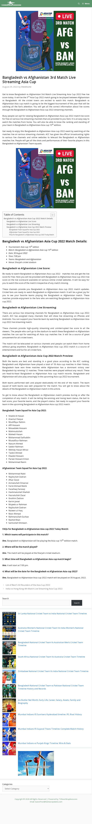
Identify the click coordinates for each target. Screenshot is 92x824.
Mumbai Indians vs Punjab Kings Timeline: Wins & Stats (44, 743)
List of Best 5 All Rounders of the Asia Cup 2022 (28, 585)
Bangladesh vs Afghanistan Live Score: (21, 221)
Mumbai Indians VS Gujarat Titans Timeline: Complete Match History (51, 728)
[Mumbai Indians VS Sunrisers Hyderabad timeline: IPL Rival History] (9, 720)
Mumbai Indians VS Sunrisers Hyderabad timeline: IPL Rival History (50, 714)
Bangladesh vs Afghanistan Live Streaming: (23, 224)
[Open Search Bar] (79, 3)
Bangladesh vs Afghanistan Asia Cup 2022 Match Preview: (29, 227)
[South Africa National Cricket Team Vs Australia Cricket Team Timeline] (9, 662)
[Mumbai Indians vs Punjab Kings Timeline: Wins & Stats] (9, 749)
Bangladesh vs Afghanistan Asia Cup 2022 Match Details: (28, 218)
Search (5, 598)
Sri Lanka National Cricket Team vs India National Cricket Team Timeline (52, 613)
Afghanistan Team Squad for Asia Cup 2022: (24, 232)
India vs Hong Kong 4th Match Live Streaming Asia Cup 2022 (34, 588)
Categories (7, 784)
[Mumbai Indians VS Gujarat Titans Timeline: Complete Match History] (9, 734)
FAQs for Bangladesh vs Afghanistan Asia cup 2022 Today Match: (31, 235)
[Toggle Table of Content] (51, 215)
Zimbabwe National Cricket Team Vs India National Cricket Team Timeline (53, 671)
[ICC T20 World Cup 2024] (11, 3)
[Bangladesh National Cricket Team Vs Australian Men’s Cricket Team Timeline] (9, 648)
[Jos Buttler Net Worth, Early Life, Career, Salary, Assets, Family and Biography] (9, 705)
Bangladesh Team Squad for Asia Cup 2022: (24, 230)
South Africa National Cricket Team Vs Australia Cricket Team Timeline (51, 656)
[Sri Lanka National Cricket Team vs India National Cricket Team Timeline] (9, 619)
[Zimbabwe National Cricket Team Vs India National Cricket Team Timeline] (9, 677)
